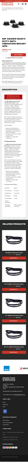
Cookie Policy (6, 424)
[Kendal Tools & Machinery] (7, 4)
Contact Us (5, 404)
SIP (9, 82)
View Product (13, 258)
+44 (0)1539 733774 (9, 1)
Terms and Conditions (8, 422)
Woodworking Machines (16, 82)
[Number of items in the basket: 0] (22, 4)
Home (3, 7)
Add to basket (18, 54)
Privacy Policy (6, 420)
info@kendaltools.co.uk (18, 1)
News (4, 406)
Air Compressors (9, 7)
